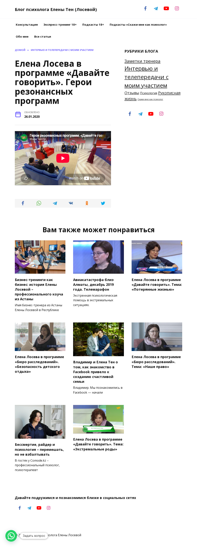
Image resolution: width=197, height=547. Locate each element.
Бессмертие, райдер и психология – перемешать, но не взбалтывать (39, 449)
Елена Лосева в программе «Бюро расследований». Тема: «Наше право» (156, 361)
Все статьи (42, 36)
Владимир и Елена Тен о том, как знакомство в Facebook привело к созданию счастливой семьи (95, 372)
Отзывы (131, 92)
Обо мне (22, 36)
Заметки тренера (142, 61)
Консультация (27, 24)
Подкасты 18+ (93, 24)
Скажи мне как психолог (150, 99)
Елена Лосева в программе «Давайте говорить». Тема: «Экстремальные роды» (98, 444)
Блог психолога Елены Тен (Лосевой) (56, 9)
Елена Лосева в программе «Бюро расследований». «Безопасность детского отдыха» (39, 364)
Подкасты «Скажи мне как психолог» (138, 24)
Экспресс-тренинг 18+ (60, 24)
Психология (148, 93)
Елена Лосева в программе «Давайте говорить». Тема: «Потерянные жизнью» (157, 284)
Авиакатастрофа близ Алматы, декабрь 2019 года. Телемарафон (93, 284)
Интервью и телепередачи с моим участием (146, 77)
